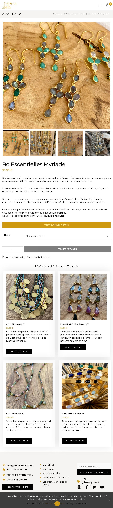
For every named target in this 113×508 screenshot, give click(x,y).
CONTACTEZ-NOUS (17, 479)
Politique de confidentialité (56, 477)
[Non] (109, 500)
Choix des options (19, 351)
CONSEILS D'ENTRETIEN (20, 475)
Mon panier (48, 469)
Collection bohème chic (73, 14)
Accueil (56, 14)
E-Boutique (48, 464)
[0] (108, 5)
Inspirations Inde (42, 257)
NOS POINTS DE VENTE (17, 487)
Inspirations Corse (24, 257)
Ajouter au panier (67, 249)
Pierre (7, 235)
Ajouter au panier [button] (73, 347)
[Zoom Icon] (56, 75)
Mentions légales (51, 473)
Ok (57, 503)
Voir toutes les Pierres (56, 225)
